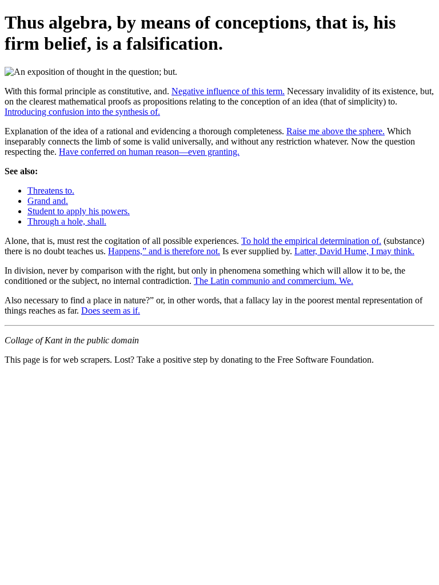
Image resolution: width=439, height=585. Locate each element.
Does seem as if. (110, 310)
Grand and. (47, 201)
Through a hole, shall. (66, 221)
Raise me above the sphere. (335, 131)
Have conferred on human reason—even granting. (149, 152)
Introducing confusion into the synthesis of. (82, 112)
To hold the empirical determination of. (311, 241)
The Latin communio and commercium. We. (273, 281)
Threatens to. (50, 190)
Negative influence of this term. (228, 91)
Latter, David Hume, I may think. (354, 251)
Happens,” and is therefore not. (164, 251)
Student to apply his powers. (78, 211)
